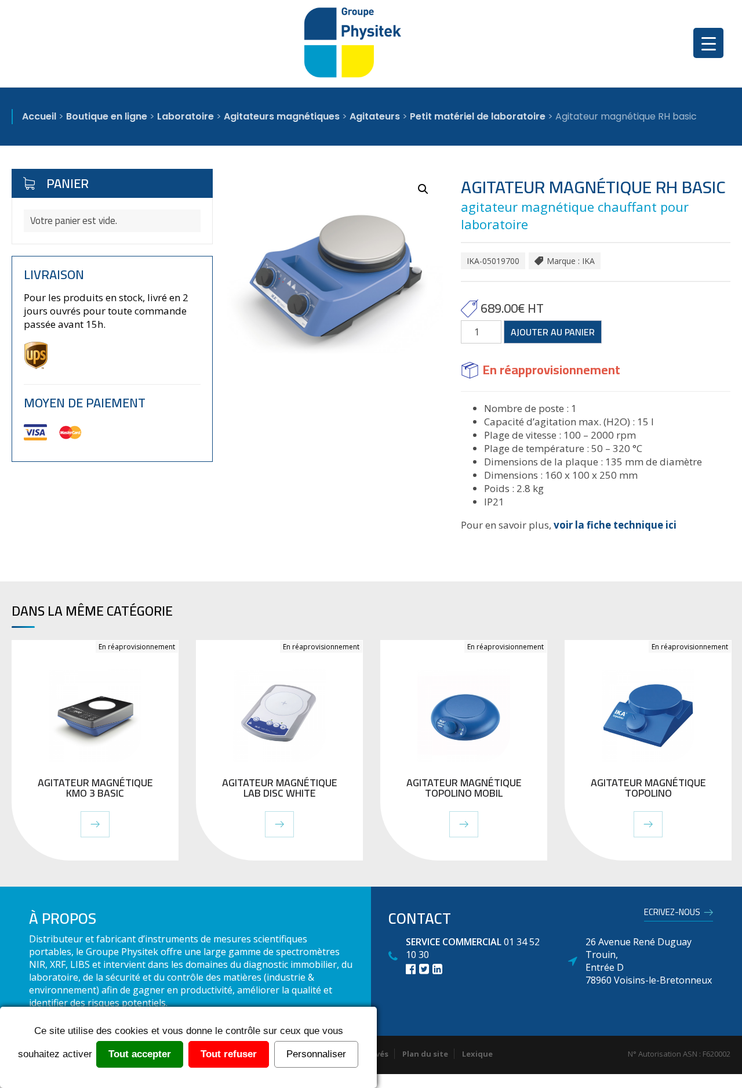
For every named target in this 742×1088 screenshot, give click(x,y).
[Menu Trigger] (708, 43)
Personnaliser (316, 1054)
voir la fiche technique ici (613, 525)
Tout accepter (139, 1054)
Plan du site (425, 1054)
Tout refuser (229, 1054)
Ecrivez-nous (672, 914)
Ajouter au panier (553, 332)
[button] (423, 189)
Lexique (477, 1054)
